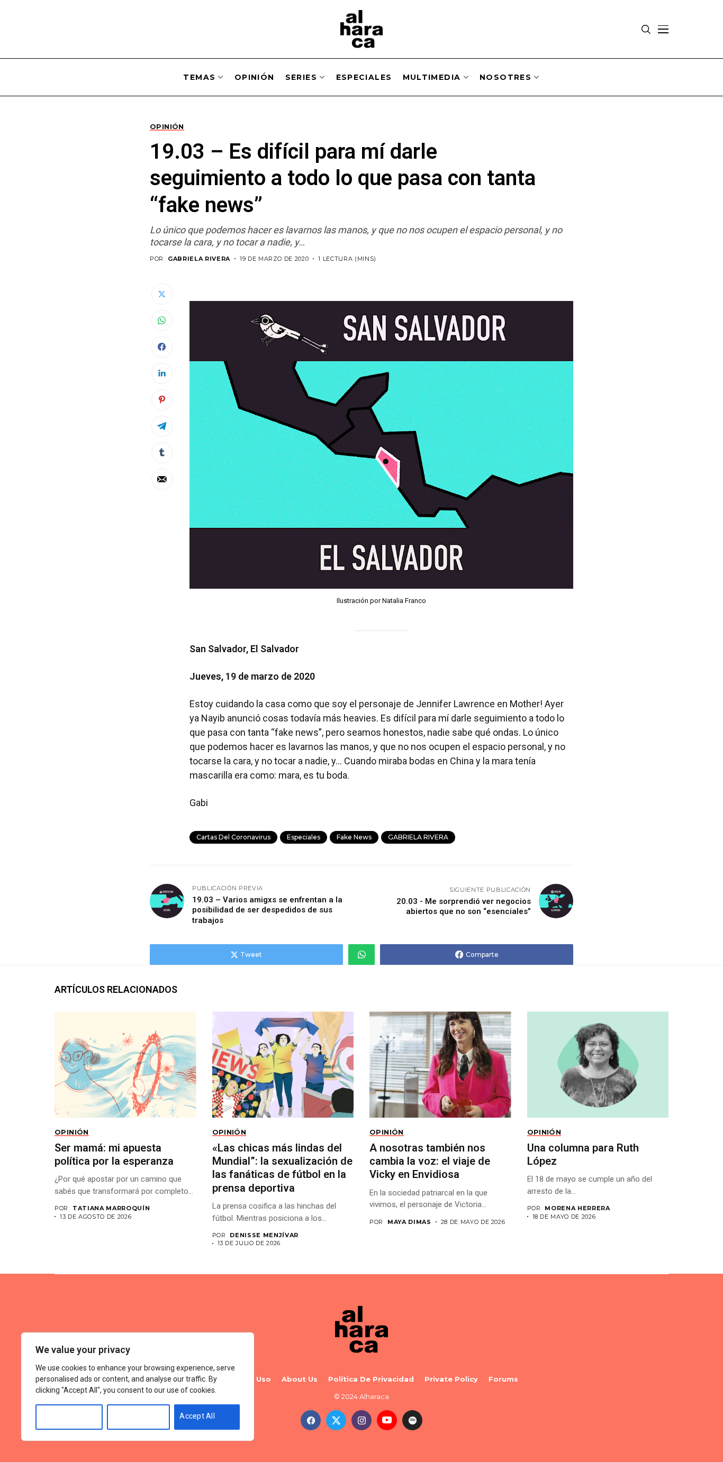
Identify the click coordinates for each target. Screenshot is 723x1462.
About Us (300, 1379)
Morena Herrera (577, 1208)
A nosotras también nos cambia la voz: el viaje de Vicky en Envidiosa (429, 1161)
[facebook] (311, 1420)
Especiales (303, 837)
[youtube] (387, 1420)
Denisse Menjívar (264, 1235)
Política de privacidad (371, 1379)
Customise (59, 1416)
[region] (137, 1386)
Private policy (451, 1379)
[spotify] (412, 1420)
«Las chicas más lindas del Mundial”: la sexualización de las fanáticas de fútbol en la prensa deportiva (282, 1167)
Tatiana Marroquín (111, 1208)
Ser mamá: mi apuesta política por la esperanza (115, 1154)
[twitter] (336, 1420)
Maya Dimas (409, 1222)
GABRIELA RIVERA (199, 258)
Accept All (197, 1416)
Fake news (354, 837)
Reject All (128, 1416)
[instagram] (361, 1420)
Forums (503, 1379)
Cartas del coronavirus (233, 837)
